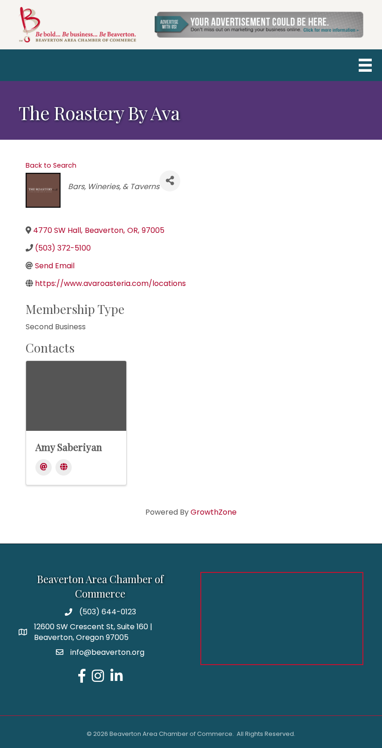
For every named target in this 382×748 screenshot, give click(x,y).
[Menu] (365, 65)
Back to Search (51, 165)
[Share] (169, 180)
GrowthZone (214, 512)
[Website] (63, 467)
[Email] (43, 467)
